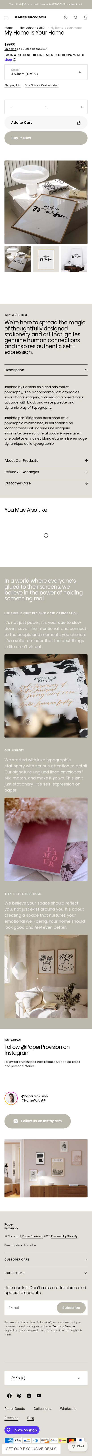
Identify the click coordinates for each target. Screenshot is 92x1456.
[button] (6, 17)
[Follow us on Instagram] (11, 1098)
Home (8, 28)
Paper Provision (32, 1236)
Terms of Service (63, 1326)
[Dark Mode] (66, 17)
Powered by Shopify (64, 1236)
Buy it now (21, 138)
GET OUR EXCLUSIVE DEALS (31, 1449)
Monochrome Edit (32, 28)
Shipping (10, 49)
